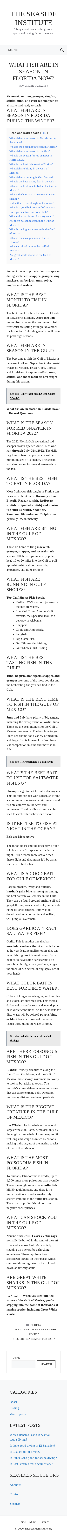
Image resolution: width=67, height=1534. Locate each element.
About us (15, 1485)
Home (22, 1521)
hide (44, 133)
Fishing (35, 1325)
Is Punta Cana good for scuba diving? (33, 1457)
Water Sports (18, 1414)
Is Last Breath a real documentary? (31, 1464)
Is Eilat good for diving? (25, 1451)
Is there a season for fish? (35, 1338)
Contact (14, 1494)
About (32, 1521)
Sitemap (15, 1503)
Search (16, 1358)
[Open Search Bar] (62, 50)
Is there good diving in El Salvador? (32, 1445)
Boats (13, 1402)
